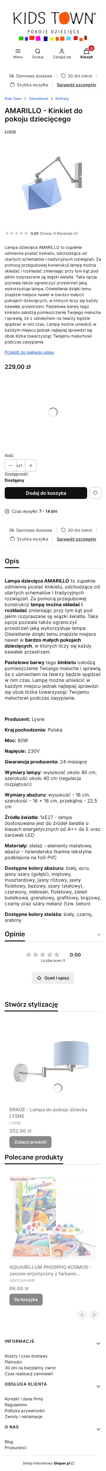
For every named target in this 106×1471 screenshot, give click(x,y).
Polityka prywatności (25, 1410)
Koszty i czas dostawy (26, 1355)
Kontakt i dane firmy (24, 1398)
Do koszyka (26, 1299)
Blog (9, 1441)
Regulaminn (16, 1404)
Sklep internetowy (46, 1463)
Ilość (9, 455)
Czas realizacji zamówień (29, 1373)
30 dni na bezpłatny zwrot (30, 1367)
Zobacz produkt (30, 1141)
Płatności (13, 1361)
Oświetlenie (38, 98)
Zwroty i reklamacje (23, 1416)
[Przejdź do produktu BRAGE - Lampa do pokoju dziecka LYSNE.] (53, 1060)
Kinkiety (62, 98)
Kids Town (13, 98)
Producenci (15, 1447)
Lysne (10, 131)
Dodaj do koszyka (46, 493)
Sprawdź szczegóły (76, 84)
